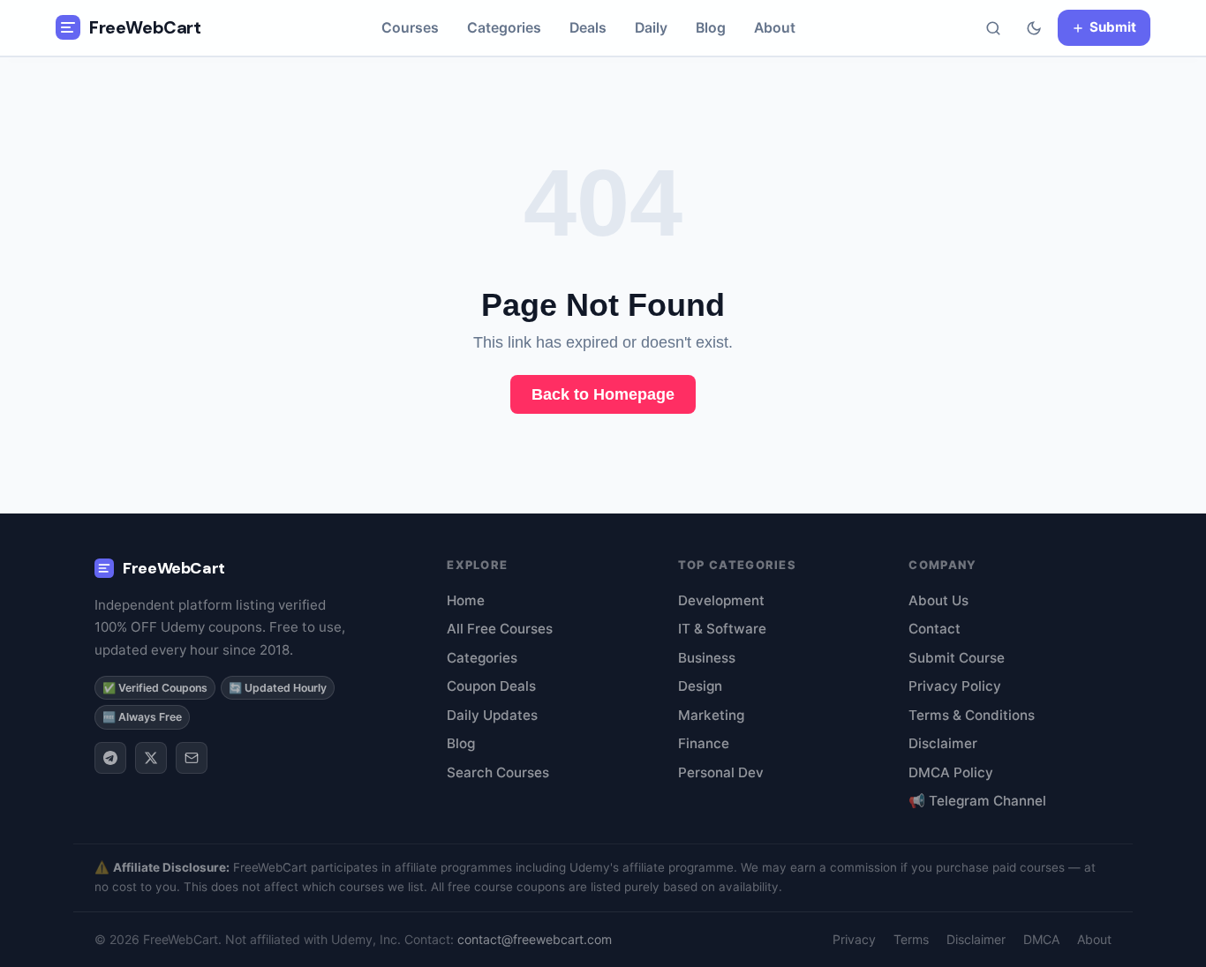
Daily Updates (492, 715)
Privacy (854, 939)
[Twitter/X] (151, 758)
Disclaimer (942, 743)
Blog (711, 27)
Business (706, 657)
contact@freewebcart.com (534, 939)
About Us (938, 600)
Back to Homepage (603, 394)
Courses (410, 27)
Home (466, 600)
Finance (703, 743)
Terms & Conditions (971, 715)
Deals (588, 27)
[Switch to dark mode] (1034, 28)
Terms (911, 939)
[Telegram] (110, 758)
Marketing (711, 715)
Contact (934, 628)
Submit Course (956, 657)
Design (700, 686)
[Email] (191, 758)
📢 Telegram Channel (977, 800)
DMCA (1041, 939)
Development (721, 600)
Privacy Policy (954, 686)
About (774, 27)
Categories (504, 27)
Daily (651, 27)
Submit (1112, 27)
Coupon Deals (491, 686)
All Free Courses (500, 628)
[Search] (993, 28)
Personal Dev (721, 772)
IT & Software (722, 628)
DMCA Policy (950, 772)
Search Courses (498, 772)
